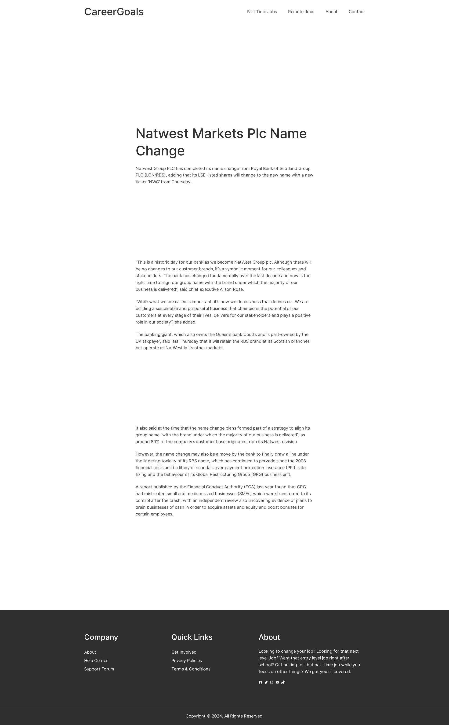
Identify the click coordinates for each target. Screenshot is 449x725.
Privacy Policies (186, 660)
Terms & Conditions (190, 668)
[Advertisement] (224, 63)
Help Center (96, 660)
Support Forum (99, 668)
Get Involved (183, 652)
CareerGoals (114, 12)
